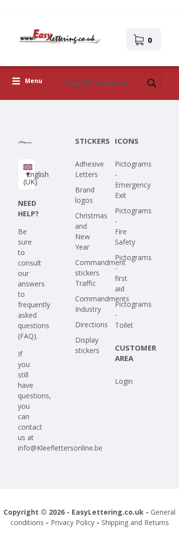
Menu (33, 81)
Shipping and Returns (135, 522)
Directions (91, 324)
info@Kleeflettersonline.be (60, 448)
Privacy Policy (72, 522)
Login (124, 381)
